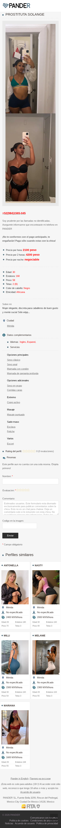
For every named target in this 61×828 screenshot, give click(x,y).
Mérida (10, 325)
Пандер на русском (40, 778)
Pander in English (19, 778)
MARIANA (9, 705)
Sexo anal (12, 364)
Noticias (9, 823)
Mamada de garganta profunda (22, 373)
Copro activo (13, 402)
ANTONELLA (11, 565)
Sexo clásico (13, 359)
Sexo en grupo (14, 385)
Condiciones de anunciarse (44, 820)
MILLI (7, 635)
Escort (10, 443)
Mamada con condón (18, 368)
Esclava (11, 426)
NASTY (39, 565)
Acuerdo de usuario (30, 792)
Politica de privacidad (47, 823)
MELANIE (40, 635)
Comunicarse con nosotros (44, 817)
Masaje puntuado (16, 414)
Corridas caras (14, 390)
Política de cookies (19, 820)
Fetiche (11, 431)
